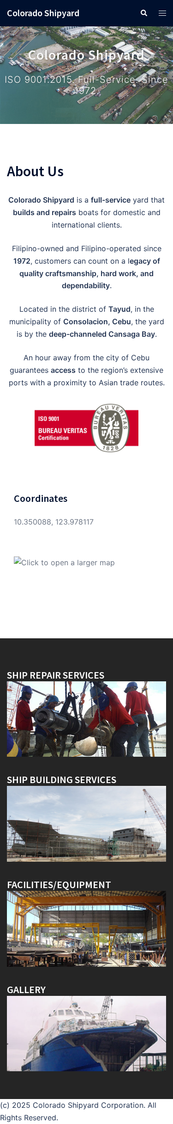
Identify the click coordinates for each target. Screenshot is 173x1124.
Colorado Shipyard (43, 13)
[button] (143, 13)
